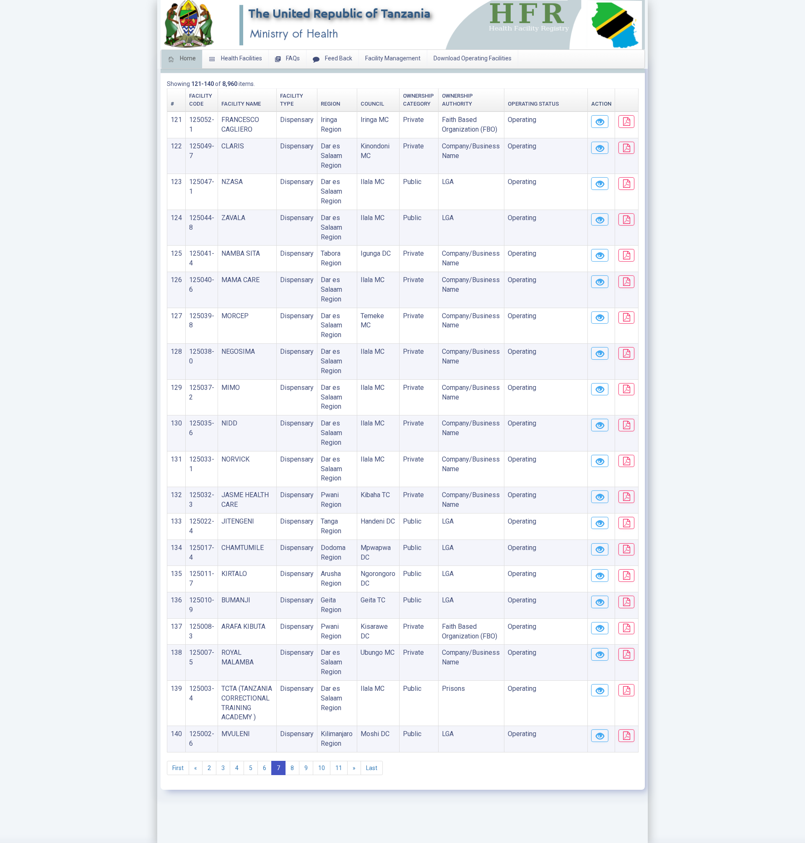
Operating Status (533, 104)
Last (371, 768)
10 (321, 768)
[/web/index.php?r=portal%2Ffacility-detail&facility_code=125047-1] (599, 183)
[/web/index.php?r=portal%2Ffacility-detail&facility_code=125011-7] (599, 575)
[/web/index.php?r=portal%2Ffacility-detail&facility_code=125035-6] (599, 425)
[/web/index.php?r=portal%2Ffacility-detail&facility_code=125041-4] (599, 255)
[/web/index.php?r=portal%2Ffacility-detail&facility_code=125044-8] (599, 219)
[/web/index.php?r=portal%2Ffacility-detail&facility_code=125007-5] (599, 654)
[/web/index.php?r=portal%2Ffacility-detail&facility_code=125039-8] (599, 317)
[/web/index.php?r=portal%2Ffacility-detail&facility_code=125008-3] (599, 628)
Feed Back (338, 58)
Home (187, 58)
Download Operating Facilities (473, 58)
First (178, 768)
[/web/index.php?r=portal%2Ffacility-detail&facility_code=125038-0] (599, 353)
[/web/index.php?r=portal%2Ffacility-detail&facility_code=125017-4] (599, 549)
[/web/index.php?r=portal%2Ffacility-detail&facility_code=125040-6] (599, 281)
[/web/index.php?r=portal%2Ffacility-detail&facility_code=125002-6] (599, 735)
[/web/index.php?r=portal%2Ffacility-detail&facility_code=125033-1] (599, 461)
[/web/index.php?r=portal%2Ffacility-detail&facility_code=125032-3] (599, 496)
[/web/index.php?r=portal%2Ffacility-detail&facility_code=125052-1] (599, 121)
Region (330, 104)
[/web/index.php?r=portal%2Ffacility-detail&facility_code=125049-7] (599, 148)
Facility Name (241, 104)
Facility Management (393, 58)
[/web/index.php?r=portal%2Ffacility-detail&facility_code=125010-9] (599, 602)
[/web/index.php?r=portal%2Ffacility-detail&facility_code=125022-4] (599, 523)
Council (372, 104)
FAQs (292, 58)
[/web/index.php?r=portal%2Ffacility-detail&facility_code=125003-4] (599, 690)
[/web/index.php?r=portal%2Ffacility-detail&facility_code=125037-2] (599, 389)
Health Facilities (241, 58)
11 (338, 768)
